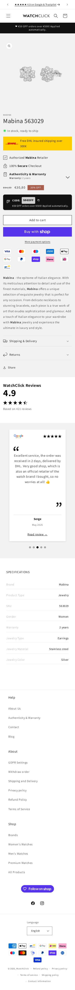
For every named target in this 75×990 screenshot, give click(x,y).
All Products (16, 872)
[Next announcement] (67, 4)
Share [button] (12, 367)
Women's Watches (20, 844)
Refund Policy (17, 799)
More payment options (37, 241)
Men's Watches (18, 853)
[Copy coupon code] (38, 200)
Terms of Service (19, 809)
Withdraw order (18, 772)
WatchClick (22, 968)
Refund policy (40, 968)
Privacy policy (17, 790)
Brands (13, 835)
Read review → (38, 534)
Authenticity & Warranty (24, 718)
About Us (14, 708)
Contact (13, 727)
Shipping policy (50, 975)
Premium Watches (20, 863)
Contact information (39, 981)
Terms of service (29, 975)
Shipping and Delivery (23, 781)
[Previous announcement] (7, 4)
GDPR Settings (18, 762)
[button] (8, 15)
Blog (11, 736)
